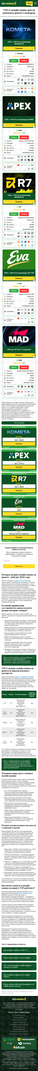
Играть (13, 61)
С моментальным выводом (19, 1031)
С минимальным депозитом (19, 1024)
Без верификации (19, 1029)
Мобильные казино (19, 1026)
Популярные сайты (19, 1015)
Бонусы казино (19, 1017)
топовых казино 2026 (20, 581)
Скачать (24, 61)
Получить (19, 444)
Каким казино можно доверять (19, 1034)
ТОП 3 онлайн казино (26, 893)
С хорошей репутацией (19, 1019)
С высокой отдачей (19, 1022)
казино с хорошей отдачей (24, 677)
